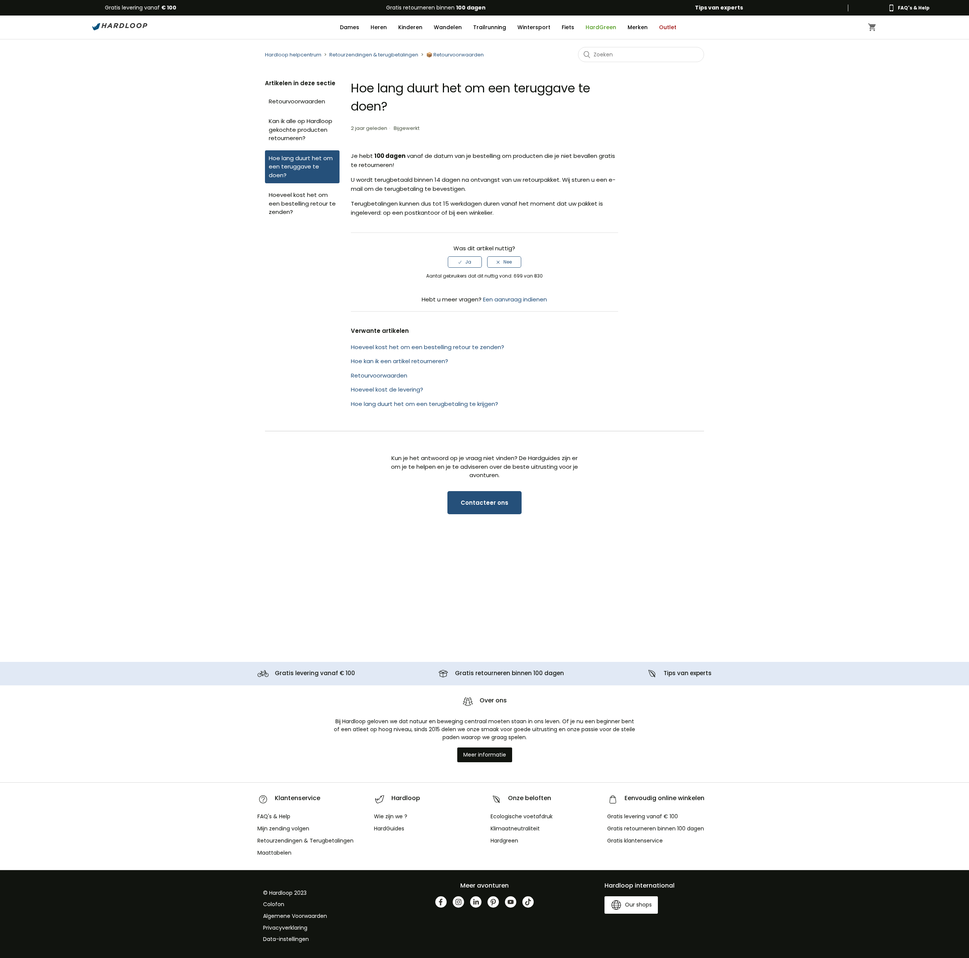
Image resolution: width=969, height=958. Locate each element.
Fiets (568, 27)
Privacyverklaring (285, 927)
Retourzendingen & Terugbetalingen (305, 840)
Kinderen (410, 27)
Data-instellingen (286, 939)
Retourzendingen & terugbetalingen (373, 54)
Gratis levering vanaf (140, 7)
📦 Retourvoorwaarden (455, 54)
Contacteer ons (484, 503)
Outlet (667, 27)
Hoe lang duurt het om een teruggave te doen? (301, 166)
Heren (379, 27)
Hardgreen (504, 840)
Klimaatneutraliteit (515, 828)
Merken (638, 27)
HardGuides (389, 828)
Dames (349, 27)
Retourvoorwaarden (297, 101)
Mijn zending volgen (283, 828)
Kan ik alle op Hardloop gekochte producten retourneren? (300, 129)
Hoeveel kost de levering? (387, 389)
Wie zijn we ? (390, 816)
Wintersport (533, 27)
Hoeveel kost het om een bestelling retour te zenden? (302, 203)
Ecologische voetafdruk (522, 816)
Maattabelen (274, 853)
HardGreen (601, 27)
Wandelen (448, 27)
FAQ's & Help (273, 816)
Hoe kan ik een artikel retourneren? (399, 361)
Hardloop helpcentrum (293, 54)
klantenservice (635, 840)
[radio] (465, 262)
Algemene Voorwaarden (295, 916)
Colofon (273, 904)
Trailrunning (489, 27)
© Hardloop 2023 (285, 893)
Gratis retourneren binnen (436, 7)
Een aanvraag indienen (515, 299)
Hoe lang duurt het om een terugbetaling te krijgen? (424, 404)
